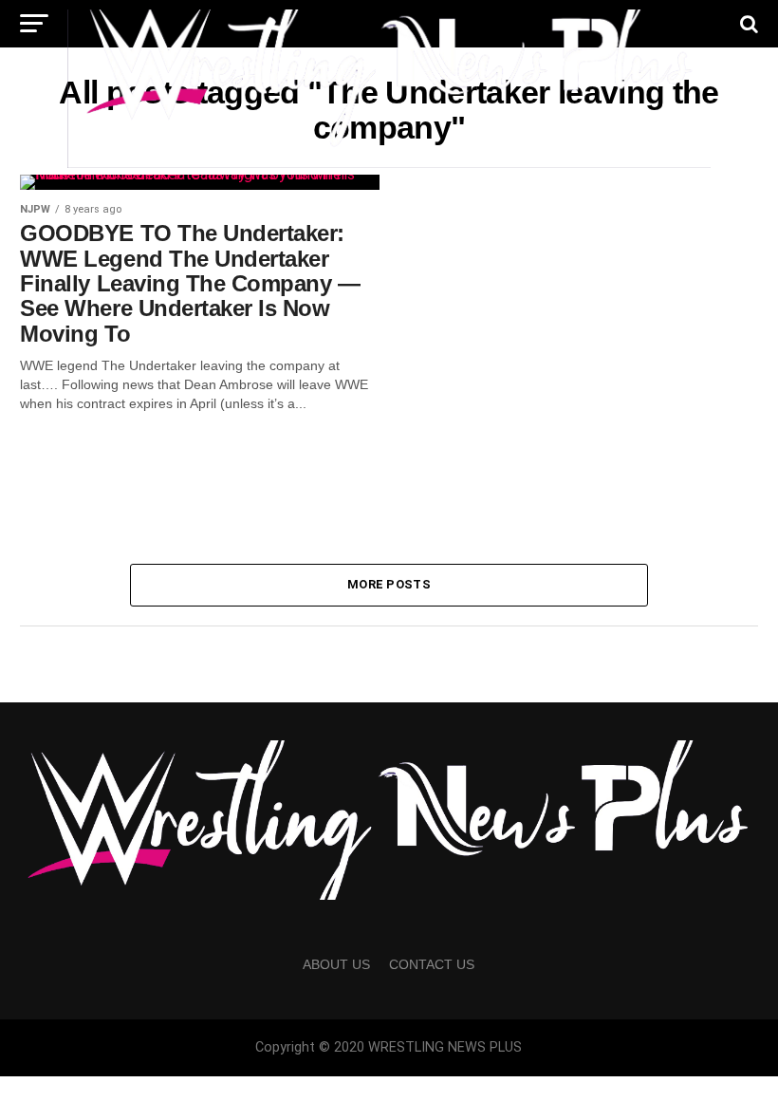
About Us (336, 964)
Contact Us (431, 964)
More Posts (389, 584)
